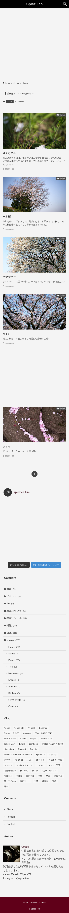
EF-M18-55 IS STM (43, 733)
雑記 (12, 625)
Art (10, 603)
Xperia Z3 (40, 754)
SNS (12, 632)
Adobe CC (19, 728)
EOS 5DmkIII (10, 739)
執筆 (48, 776)
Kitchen (14, 693)
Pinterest (22, 749)
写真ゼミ (8, 776)
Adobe (7, 728)
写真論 (19, 776)
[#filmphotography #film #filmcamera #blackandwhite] (13, 509)
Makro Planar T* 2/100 (52, 744)
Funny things (16, 699)
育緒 (54, 781)
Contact (11, 824)
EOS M (23, 739)
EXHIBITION (46, 739)
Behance (43, 728)
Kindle (22, 744)
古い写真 (30, 776)
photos (10, 101)
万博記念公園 (10, 770)
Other (13, 706)
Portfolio (33, 749)
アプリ (7, 760)
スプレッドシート (24, 765)
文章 (36, 781)
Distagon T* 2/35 (11, 733)
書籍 (11, 589)
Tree (12, 667)
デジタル (40, 765)
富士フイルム (10, 781)
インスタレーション (23, 760)
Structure (14, 686)
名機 (40, 776)
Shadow (14, 680)
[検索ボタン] (65, 4)
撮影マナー (25, 781)
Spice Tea (34, 4)
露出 (6, 786)
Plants (14, 660)
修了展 (35, 770)
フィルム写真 (54, 765)
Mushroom (15, 673)
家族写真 (58, 776)
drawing (27, 733)
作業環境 (24, 770)
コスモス (8, 765)
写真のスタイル (49, 770)
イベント (14, 596)
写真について (16, 611)
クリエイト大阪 (55, 760)
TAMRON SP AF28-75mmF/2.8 (18, 754)
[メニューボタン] (4, 4)
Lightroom (33, 744)
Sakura (13, 653)
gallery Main (9, 744)
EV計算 (33, 739)
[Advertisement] (34, 44)
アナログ (53, 754)
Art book (31, 728)
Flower (14, 647)
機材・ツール (17, 618)
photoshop (9, 749)
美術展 (45, 781)
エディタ (40, 760)
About (10, 809)
